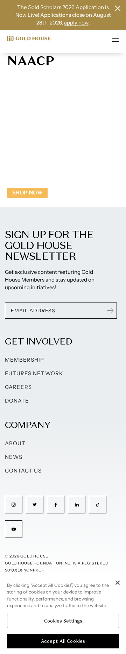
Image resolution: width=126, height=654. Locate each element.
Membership (24, 359)
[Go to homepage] (29, 38)
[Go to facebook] (55, 504)
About (15, 443)
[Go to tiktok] (97, 504)
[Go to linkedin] (76, 504)
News (13, 457)
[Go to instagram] (13, 504)
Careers (18, 387)
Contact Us (23, 470)
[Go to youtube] (13, 529)
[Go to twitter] (34, 504)
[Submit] (110, 311)
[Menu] (115, 38)
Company (27, 424)
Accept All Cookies (63, 641)
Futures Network (34, 373)
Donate (17, 400)
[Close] (117, 582)
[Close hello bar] (117, 8)
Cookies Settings (63, 621)
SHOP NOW (27, 192)
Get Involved (38, 341)
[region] (63, 614)
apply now (76, 22)
